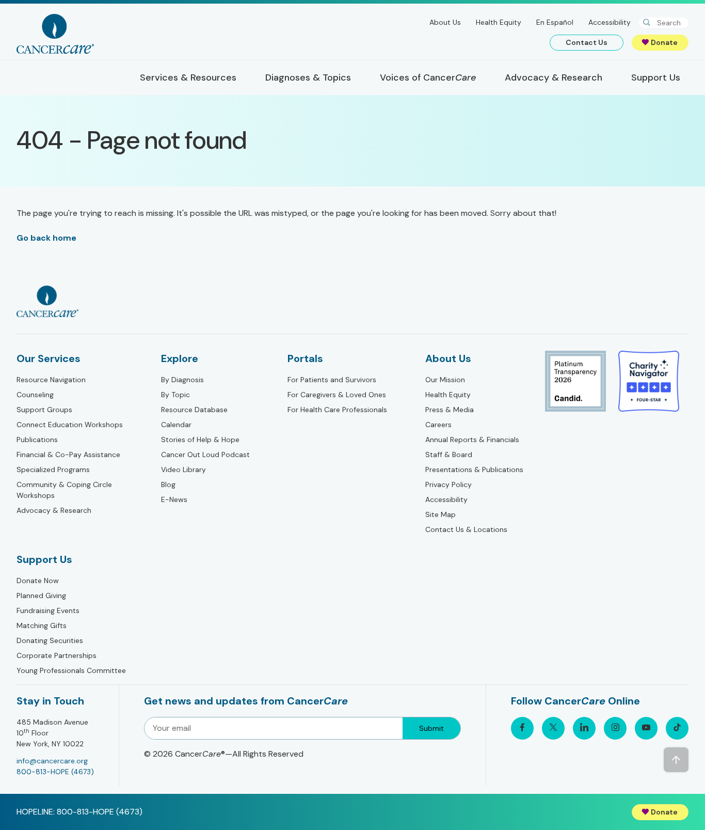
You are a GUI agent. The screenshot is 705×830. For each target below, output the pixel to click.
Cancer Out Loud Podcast (205, 454)
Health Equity (498, 22)
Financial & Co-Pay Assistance (68, 454)
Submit (431, 728)
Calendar (176, 424)
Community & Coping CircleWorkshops (64, 490)
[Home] (55, 34)
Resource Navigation (51, 379)
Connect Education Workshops (70, 424)
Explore (179, 358)
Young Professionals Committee (71, 670)
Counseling (35, 394)
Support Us (44, 559)
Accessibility (609, 22)
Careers (438, 424)
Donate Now (38, 580)
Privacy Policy (448, 484)
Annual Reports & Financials (472, 439)
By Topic (175, 394)
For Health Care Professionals (337, 409)
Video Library (183, 469)
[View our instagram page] (615, 728)
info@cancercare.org (52, 760)
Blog (168, 484)
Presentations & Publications (474, 469)
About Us (445, 22)
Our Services (49, 358)
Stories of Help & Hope (200, 439)
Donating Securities (50, 640)
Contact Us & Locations (466, 529)
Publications (37, 439)
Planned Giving (41, 595)
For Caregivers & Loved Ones (336, 394)
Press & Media (449, 409)
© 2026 (223, 753)
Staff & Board (448, 454)
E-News (174, 499)
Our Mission (445, 379)
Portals (305, 358)
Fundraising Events (48, 610)
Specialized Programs (53, 469)
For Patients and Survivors (331, 379)
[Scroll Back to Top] (676, 759)
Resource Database (194, 409)
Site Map (440, 514)
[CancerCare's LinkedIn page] (584, 728)
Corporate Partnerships (57, 655)
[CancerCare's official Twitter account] (553, 728)
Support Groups (44, 409)
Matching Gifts (42, 625)
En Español (554, 22)
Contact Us (586, 42)
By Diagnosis (182, 379)
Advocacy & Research (54, 510)
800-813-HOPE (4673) (55, 771)
